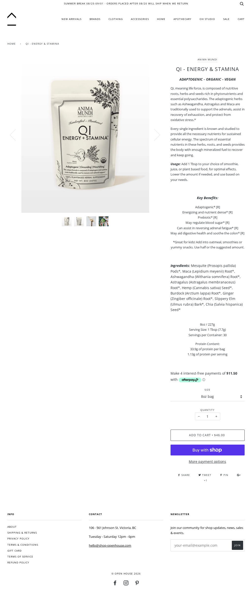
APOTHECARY (182, 19)
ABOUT (12, 526)
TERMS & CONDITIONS (22, 544)
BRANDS (95, 19)
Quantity (207, 410)
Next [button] (154, 134)
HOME (161, 19)
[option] (85, 135)
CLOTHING (116, 19)
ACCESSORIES (140, 19)
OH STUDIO (207, 19)
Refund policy (18, 562)
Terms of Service (20, 556)
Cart (241, 19)
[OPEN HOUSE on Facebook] (115, 584)
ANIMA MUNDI (207, 59)
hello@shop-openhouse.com (110, 545)
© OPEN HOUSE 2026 (126, 573)
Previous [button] (15, 134)
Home (11, 43)
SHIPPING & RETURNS (22, 532)
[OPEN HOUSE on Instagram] (126, 584)
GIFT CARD (14, 550)
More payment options (207, 461)
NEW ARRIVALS (71, 19)
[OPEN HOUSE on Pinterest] (137, 584)
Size (207, 389)
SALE (226, 19)
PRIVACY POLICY (18, 538)
